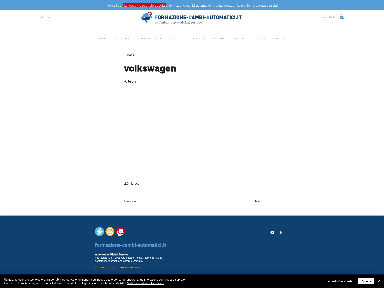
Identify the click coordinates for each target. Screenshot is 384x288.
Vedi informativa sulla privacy (145, 283)
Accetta (366, 281)
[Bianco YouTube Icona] (272, 232)
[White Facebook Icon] (280, 232)
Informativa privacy (105, 267)
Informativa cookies (130, 267)
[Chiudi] (379, 281)
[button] (342, 16)
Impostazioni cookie (339, 281)
